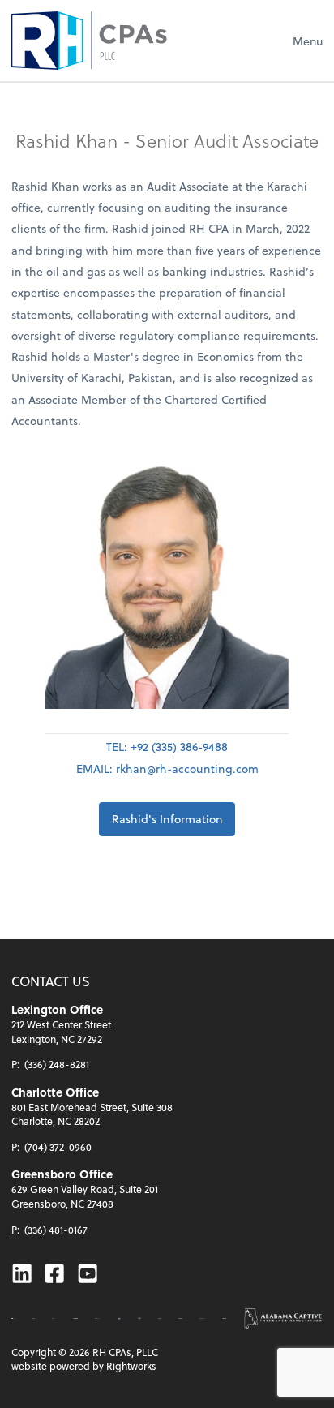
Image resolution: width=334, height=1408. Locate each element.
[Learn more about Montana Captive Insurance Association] (119, 1318)
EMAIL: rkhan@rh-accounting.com (167, 768)
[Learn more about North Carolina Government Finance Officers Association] (139, 1318)
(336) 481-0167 (56, 1229)
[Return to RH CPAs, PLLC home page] (89, 40)
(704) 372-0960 (58, 1147)
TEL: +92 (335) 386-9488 (167, 746)
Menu (308, 40)
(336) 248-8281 (56, 1064)
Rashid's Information (167, 818)
